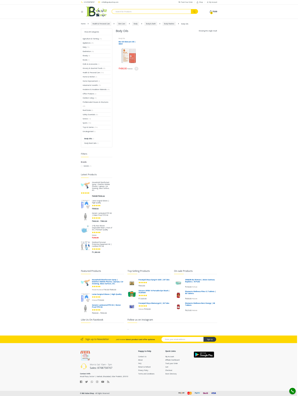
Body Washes (169, 24)
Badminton (87, 51)
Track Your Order (187, 2)
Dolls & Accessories (90, 64)
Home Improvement (90, 81)
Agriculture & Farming (91, 39)
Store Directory (171, 374)
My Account (213, 2)
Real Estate (87, 110)
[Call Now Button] (292, 391)
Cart (166, 367)
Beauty (85, 55)
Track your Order (171, 363)
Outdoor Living (88, 98)
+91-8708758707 (89, 2)
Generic (86, 166)
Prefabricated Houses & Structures (95, 102)
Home (83, 24)
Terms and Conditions (146, 374)
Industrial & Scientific (90, 85)
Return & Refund (144, 367)
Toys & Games (88, 127)
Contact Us (142, 356)
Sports (85, 123)
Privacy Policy (143, 370)
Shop (201, 2)
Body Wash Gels (90, 143)
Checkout (168, 370)
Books (85, 60)
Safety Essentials (89, 114)
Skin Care (121, 24)
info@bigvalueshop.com (110, 2)
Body (135, 24)
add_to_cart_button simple (136, 69)
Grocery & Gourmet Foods (92, 68)
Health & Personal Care (101, 24)
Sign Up (210, 339)
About (140, 360)
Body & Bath (151, 24)
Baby (84, 47)
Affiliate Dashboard (172, 360)
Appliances (87, 43)
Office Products (88, 94)
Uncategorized (88, 131)
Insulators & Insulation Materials (95, 89)
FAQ (139, 363)
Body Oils (122, 38)
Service (85, 119)
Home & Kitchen (89, 77)
